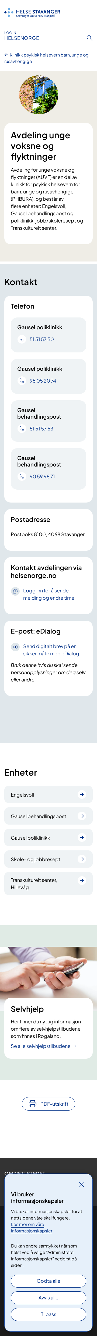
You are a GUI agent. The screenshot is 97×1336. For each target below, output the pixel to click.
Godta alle (48, 1281)
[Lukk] (81, 1184)
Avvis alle (48, 1297)
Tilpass (48, 1314)
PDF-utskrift (54, 1104)
